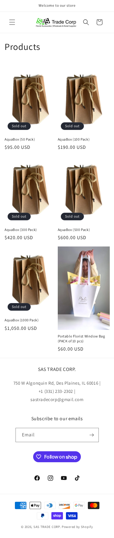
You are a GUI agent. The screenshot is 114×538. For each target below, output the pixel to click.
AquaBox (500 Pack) (74, 229)
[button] (12, 22)
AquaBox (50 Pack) (20, 139)
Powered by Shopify (77, 527)
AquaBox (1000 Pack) (22, 320)
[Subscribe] (91, 435)
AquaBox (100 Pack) (74, 139)
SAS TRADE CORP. (47, 527)
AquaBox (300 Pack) (21, 229)
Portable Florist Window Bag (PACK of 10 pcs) (81, 338)
